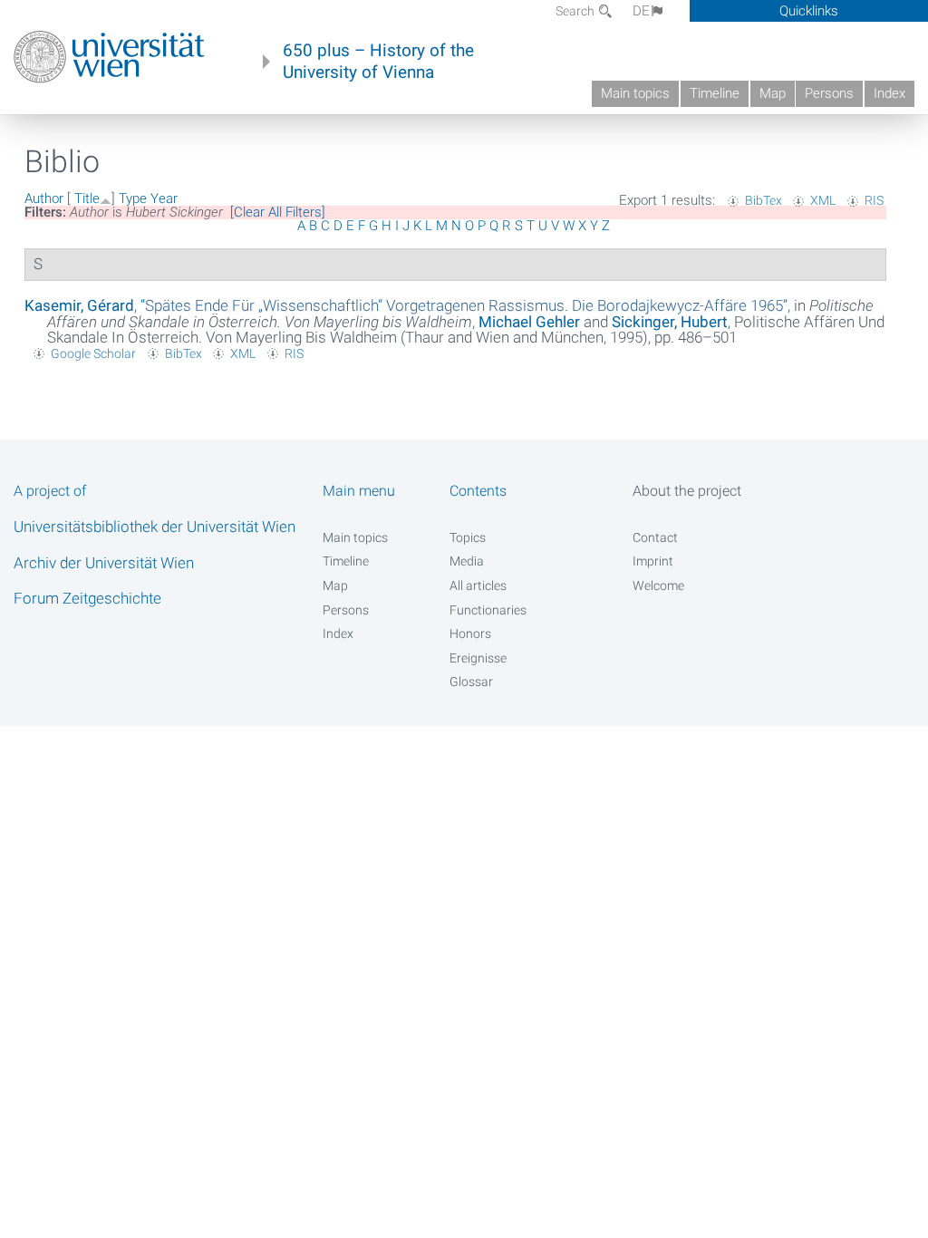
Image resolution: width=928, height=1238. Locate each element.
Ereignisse (478, 658)
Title (87, 198)
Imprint (653, 561)
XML (823, 200)
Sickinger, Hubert (670, 322)
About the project (687, 490)
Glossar (471, 681)
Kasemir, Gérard (79, 305)
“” (464, 305)
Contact (655, 537)
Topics (468, 537)
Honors (470, 633)
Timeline (715, 93)
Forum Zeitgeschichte (87, 598)
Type (133, 198)
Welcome (658, 585)
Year (164, 198)
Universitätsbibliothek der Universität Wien (154, 526)
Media (467, 561)
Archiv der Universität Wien (104, 563)
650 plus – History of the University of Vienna (378, 61)
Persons (829, 93)
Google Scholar (93, 353)
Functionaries (488, 610)
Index (889, 93)
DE (641, 11)
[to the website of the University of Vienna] (109, 57)
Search (576, 11)
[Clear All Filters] (277, 212)
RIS (874, 200)
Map (772, 93)
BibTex (763, 200)
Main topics (635, 93)
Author (43, 198)
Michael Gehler (529, 322)
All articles (478, 585)
